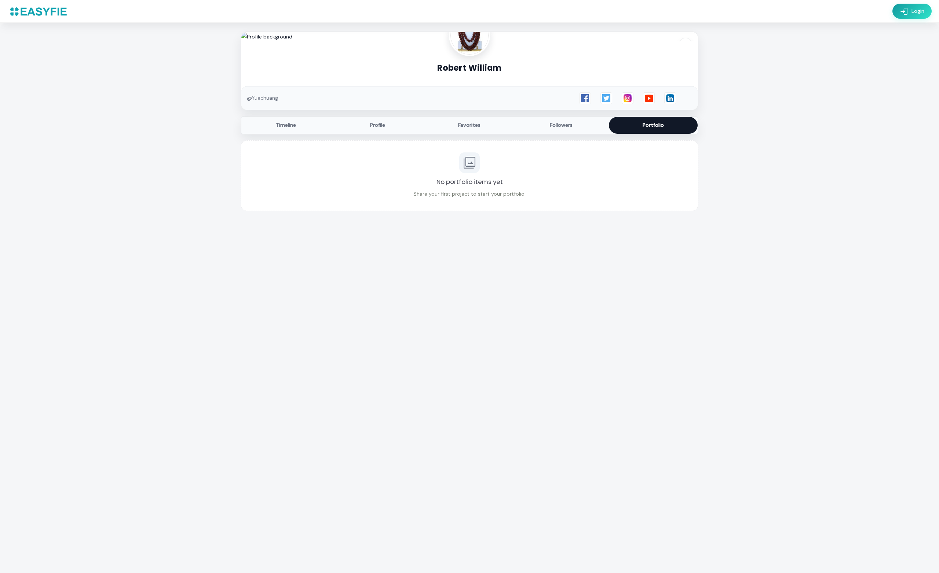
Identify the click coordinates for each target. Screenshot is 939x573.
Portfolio (653, 125)
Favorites (469, 125)
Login (912, 11)
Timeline (286, 125)
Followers (561, 125)
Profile (377, 125)
